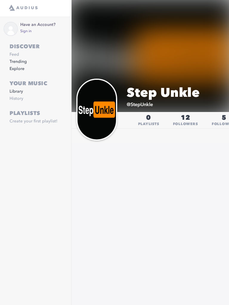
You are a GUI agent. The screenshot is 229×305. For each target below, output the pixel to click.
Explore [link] (17, 69)
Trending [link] (18, 62)
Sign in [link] (26, 31)
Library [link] (16, 91)
